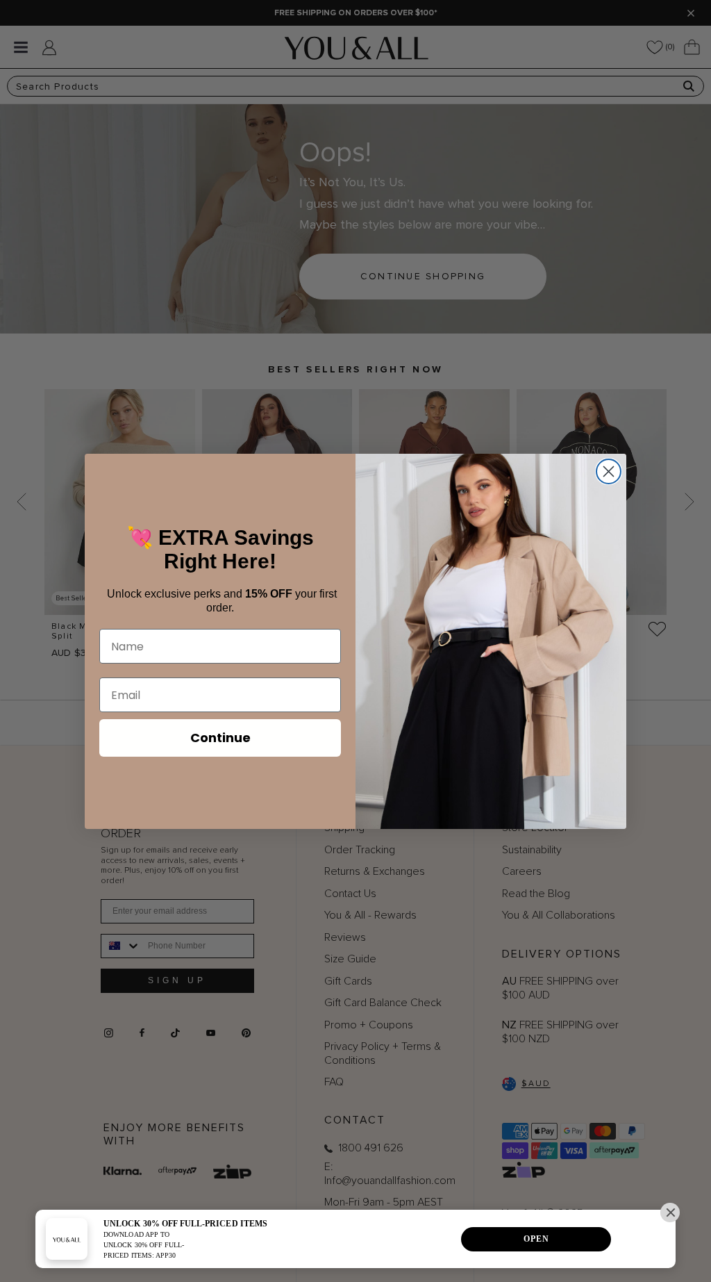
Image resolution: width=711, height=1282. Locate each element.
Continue (220, 737)
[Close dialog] (608, 471)
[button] (670, 1212)
